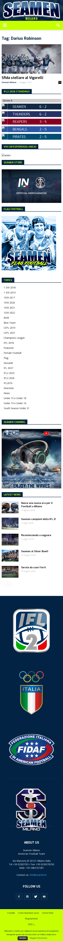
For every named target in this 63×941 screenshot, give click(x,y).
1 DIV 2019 (10, 292)
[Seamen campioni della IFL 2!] (10, 523)
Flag (6, 357)
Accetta (22, 938)
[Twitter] (35, 896)
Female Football (12, 352)
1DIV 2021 (9, 307)
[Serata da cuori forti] (10, 572)
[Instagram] (27, 896)
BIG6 (6, 317)
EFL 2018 (9, 342)
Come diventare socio (28, 912)
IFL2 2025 (9, 373)
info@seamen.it (38, 874)
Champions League (14, 337)
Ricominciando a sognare (36, 535)
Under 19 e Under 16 (15, 403)
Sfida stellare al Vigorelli (22, 77)
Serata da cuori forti (33, 567)
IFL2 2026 (9, 378)
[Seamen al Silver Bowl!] (10, 556)
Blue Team (10, 322)
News (7, 393)
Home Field (47, 912)
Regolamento (31, 918)
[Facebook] (19, 896)
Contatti (11, 912)
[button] (58, 25)
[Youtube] (44, 896)
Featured (8, 347)
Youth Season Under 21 (16, 408)
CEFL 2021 (9, 332)
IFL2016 (8, 383)
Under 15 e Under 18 (15, 398)
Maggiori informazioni (38, 938)
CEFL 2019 (9, 327)
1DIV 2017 (9, 297)
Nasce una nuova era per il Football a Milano (37, 505)
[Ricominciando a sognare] (10, 539)
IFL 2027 (8, 368)
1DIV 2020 (9, 302)
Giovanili (8, 363)
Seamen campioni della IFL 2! (38, 519)
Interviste (9, 388)
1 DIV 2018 (10, 287)
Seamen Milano (9, 82)
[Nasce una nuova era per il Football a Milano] (10, 507)
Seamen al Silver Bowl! (34, 551)
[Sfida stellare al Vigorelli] (31, 59)
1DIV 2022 (9, 312)
